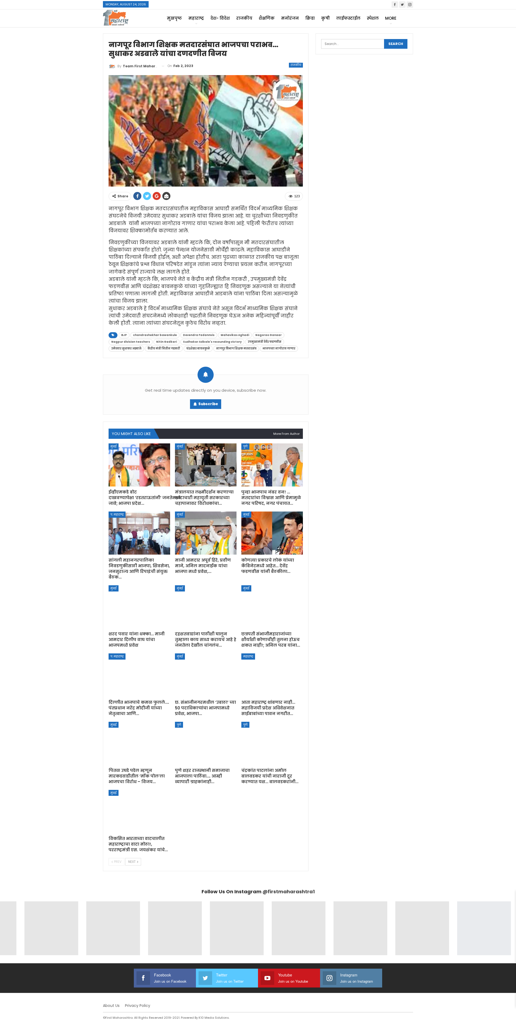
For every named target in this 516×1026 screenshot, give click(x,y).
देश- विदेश (220, 18)
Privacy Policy (137, 1005)
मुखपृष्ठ (174, 18)
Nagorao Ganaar (268, 335)
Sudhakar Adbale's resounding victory (212, 342)
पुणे (245, 446)
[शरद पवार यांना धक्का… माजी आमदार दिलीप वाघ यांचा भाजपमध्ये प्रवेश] (139, 606)
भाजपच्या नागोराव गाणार (279, 348)
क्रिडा (310, 18)
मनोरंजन (290, 18)
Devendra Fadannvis (198, 335)
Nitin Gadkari (166, 342)
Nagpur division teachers (130, 342)
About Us (111, 1005)
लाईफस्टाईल (348, 18)
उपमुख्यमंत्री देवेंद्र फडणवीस (264, 342)
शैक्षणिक (267, 18)
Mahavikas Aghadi (235, 335)
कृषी (325, 18)
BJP (124, 335)
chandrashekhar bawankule (155, 335)
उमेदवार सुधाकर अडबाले (126, 348)
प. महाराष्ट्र (117, 514)
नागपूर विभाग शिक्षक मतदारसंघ (236, 348)
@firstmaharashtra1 (289, 891)
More (390, 18)
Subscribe (208, 404)
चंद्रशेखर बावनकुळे (198, 348)
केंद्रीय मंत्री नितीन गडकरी (164, 348)
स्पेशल (373, 18)
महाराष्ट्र (196, 18)
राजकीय (244, 18)
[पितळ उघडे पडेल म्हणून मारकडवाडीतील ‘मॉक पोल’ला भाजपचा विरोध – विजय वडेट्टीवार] (139, 743)
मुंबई (113, 446)
